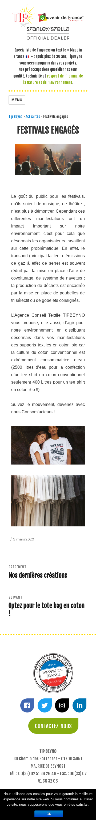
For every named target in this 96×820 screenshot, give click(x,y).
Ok (49, 814)
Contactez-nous (53, 726)
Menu (16, 100)
